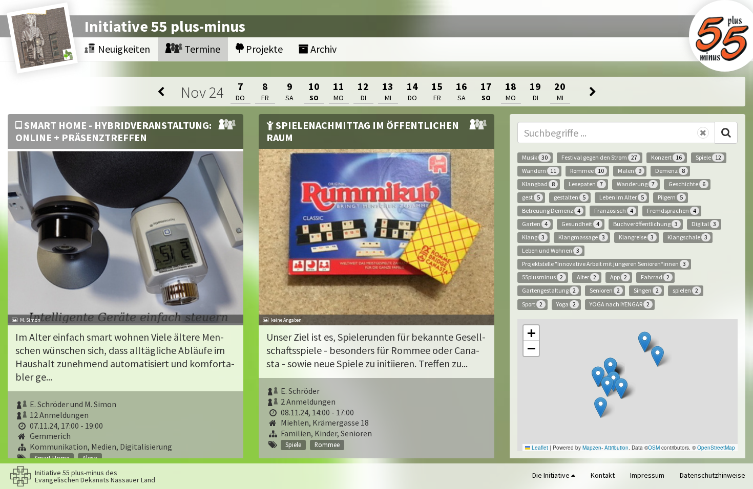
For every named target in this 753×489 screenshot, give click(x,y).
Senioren (605, 290)
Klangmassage (581, 237)
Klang (533, 237)
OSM (654, 447)
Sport (532, 303)
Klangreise (636, 237)
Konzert (666, 157)
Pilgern (670, 197)
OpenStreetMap (716, 447)
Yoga (566, 303)
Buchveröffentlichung (645, 224)
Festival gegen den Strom (599, 157)
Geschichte (686, 184)
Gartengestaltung (549, 290)
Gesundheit (580, 224)
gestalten (569, 197)
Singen (646, 290)
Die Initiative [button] (551, 475)
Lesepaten (586, 184)
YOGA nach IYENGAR (620, 303)
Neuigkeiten (123, 48)
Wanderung (636, 184)
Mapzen (591, 447)
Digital (704, 224)
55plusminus (542, 277)
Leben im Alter (621, 197)
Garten (535, 224)
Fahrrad (655, 277)
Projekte (263, 48)
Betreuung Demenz (551, 210)
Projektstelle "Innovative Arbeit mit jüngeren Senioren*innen (604, 264)
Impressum (647, 475)
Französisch (613, 210)
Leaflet (539, 447)
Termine (201, 48)
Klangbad (538, 184)
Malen (629, 170)
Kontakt (603, 475)
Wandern (539, 170)
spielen (685, 290)
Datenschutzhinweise (712, 475)
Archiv (322, 48)
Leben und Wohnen (550, 250)
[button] (657, 356)
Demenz (670, 170)
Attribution (616, 447)
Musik (535, 157)
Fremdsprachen (671, 210)
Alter (586, 277)
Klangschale (687, 237)
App (618, 277)
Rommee (587, 170)
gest (531, 197)
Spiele (708, 157)
